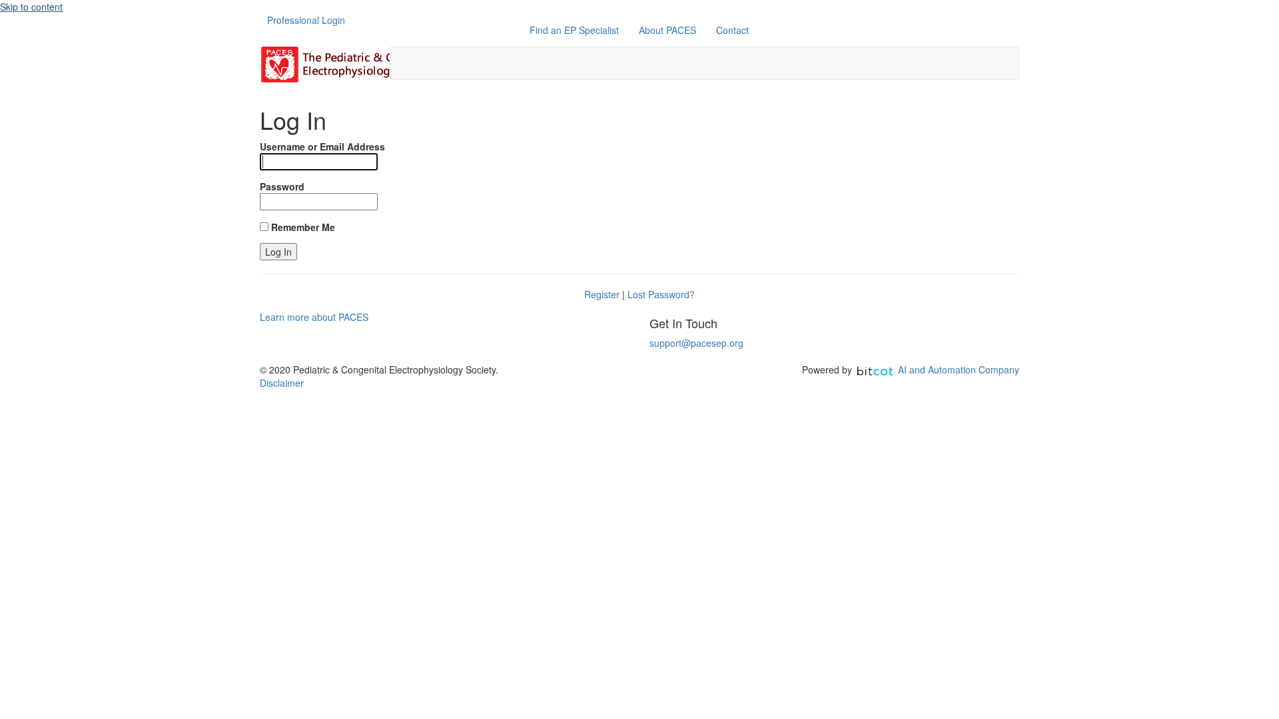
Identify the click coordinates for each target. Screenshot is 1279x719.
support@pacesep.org (696, 343)
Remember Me (301, 227)
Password (282, 186)
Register (602, 294)
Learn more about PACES (314, 317)
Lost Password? (661, 294)
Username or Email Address (322, 146)
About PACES (667, 30)
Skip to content (31, 6)
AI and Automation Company (958, 369)
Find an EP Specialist (574, 30)
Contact (732, 30)
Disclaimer (282, 382)
